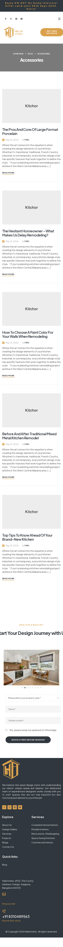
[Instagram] (11, 19)
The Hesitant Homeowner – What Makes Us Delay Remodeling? (28, 233)
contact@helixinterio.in (22, 899)
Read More (8, 173)
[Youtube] (21, 19)
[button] (7, 667)
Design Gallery (9, 829)
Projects (6, 838)
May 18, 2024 (12, 139)
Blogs (5, 842)
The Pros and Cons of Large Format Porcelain (30, 131)
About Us (7, 824)
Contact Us (8, 846)
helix (27, 139)
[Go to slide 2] (24, 687)
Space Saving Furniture (43, 838)
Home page (18, 54)
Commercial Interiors (42, 842)
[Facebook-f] (6, 19)
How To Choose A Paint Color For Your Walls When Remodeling (27, 334)
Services (6, 833)
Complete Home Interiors (45, 824)
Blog (30, 54)
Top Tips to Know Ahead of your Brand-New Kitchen (27, 537)
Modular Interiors (40, 829)
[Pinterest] (16, 19)
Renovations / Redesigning (45, 833)
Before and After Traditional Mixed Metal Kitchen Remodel (29, 436)
